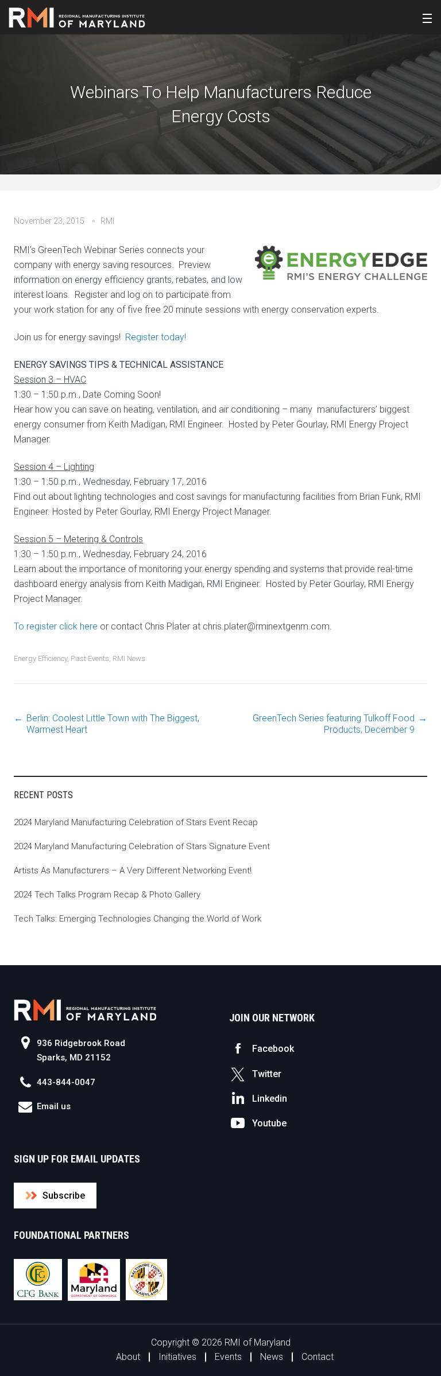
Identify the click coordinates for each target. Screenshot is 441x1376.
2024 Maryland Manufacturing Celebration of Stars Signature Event (142, 846)
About (128, 1356)
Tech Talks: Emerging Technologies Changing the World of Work (137, 919)
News (271, 1356)
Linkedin (269, 1098)
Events (228, 1356)
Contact (317, 1356)
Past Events (90, 658)
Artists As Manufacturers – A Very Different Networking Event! (133, 870)
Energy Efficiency (40, 658)
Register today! (155, 337)
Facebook (273, 1048)
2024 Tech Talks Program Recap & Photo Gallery (107, 894)
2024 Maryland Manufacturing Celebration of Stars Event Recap (136, 822)
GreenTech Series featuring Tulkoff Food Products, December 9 (334, 724)
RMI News (129, 658)
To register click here (56, 626)
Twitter (266, 1073)
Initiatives (177, 1356)
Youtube (269, 1123)
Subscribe (63, 1195)
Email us (54, 1106)
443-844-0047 (66, 1082)
